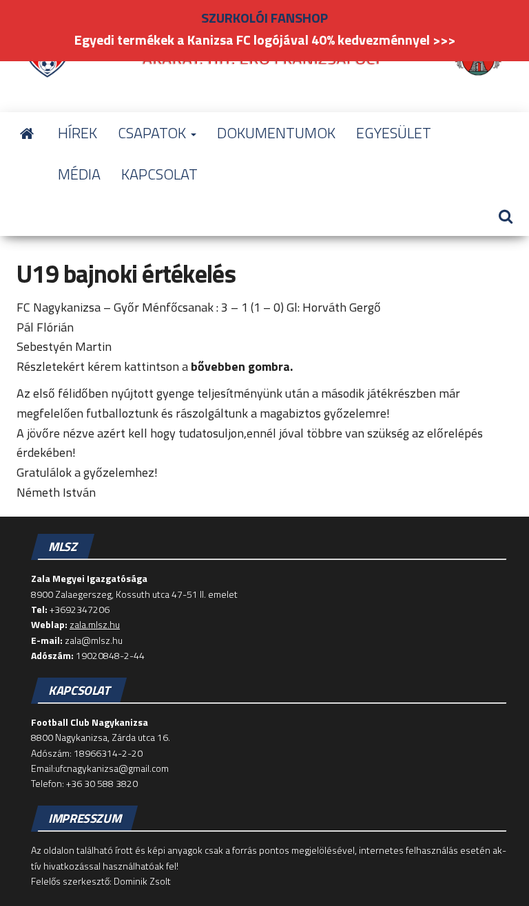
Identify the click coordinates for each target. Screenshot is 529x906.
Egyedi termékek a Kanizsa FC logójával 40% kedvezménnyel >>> (264, 39)
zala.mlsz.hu (95, 624)
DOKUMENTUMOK (276, 132)
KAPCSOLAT (159, 174)
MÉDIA (79, 174)
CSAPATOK (153, 132)
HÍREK (77, 132)
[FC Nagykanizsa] (27, 132)
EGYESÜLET (393, 132)
